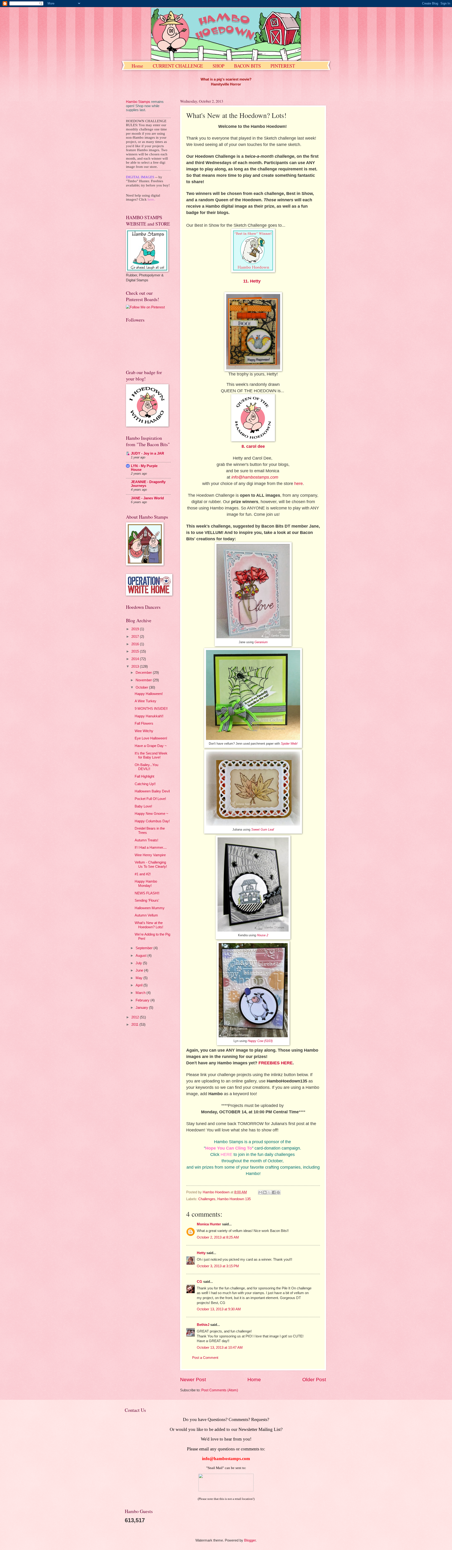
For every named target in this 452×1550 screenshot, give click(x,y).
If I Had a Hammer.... (151, 847)
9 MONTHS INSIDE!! (151, 708)
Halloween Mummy (150, 908)
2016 (135, 644)
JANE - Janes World (147, 498)
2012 (135, 1017)
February (143, 1000)
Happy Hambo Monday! (146, 884)
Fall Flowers (144, 723)
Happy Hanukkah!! (149, 716)
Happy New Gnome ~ (151, 813)
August (141, 955)
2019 (135, 629)
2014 (135, 659)
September (144, 948)
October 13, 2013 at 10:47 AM (220, 1347)
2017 (135, 636)
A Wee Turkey (145, 701)
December (144, 672)
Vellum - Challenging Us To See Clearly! (151, 864)
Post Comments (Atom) (219, 1390)
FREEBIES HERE (275, 1063)
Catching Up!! (145, 784)
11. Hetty (252, 281)
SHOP (218, 66)
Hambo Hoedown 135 (234, 1199)
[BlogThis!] (264, 1192)
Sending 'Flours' (147, 900)
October (142, 687)
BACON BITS (247, 66)
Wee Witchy (144, 731)
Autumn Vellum (146, 915)
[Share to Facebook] (273, 1192)
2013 (135, 666)
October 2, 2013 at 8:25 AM (218, 1237)
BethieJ (203, 1325)
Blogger (250, 1540)
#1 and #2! (143, 874)
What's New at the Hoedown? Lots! (149, 925)
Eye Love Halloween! (151, 738)
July (139, 963)
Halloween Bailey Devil (152, 791)
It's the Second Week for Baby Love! (151, 755)
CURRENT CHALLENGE (178, 66)
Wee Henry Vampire (150, 855)
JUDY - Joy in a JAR (147, 453)
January (142, 1007)
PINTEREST (282, 66)
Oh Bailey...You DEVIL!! (146, 767)
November (144, 680)
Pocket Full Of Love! (150, 799)
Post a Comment (205, 1358)
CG (199, 1282)
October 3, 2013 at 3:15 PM (218, 1266)
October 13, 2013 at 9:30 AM (219, 1309)
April (139, 985)
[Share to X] (269, 1192)
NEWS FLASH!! (147, 893)
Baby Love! (143, 806)
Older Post (314, 1379)
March (141, 993)
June (140, 970)
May (139, 978)
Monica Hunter (209, 1224)
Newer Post (193, 1379)
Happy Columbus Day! (152, 821)
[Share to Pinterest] (278, 1192)
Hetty (201, 1253)
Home (137, 66)
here (298, 483)
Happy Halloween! (149, 694)
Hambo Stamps (138, 102)
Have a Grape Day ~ (151, 746)
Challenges (206, 1199)
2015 (135, 651)
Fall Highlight (144, 776)
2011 (135, 1024)
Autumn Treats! (146, 840)
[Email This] (260, 1192)
